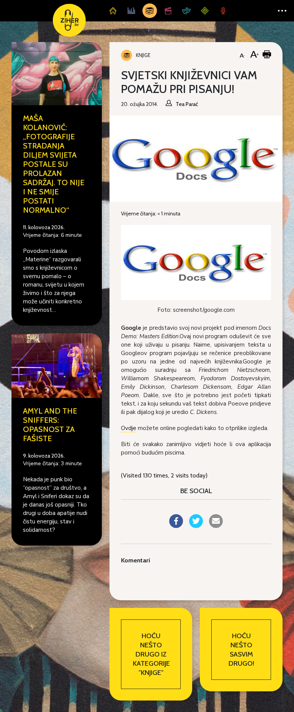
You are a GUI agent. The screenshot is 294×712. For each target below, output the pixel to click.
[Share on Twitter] (196, 525)
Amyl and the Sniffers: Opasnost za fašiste (50, 424)
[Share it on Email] (216, 525)
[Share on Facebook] (176, 525)
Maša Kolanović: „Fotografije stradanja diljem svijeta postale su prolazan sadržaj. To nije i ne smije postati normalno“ (53, 164)
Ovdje (128, 428)
